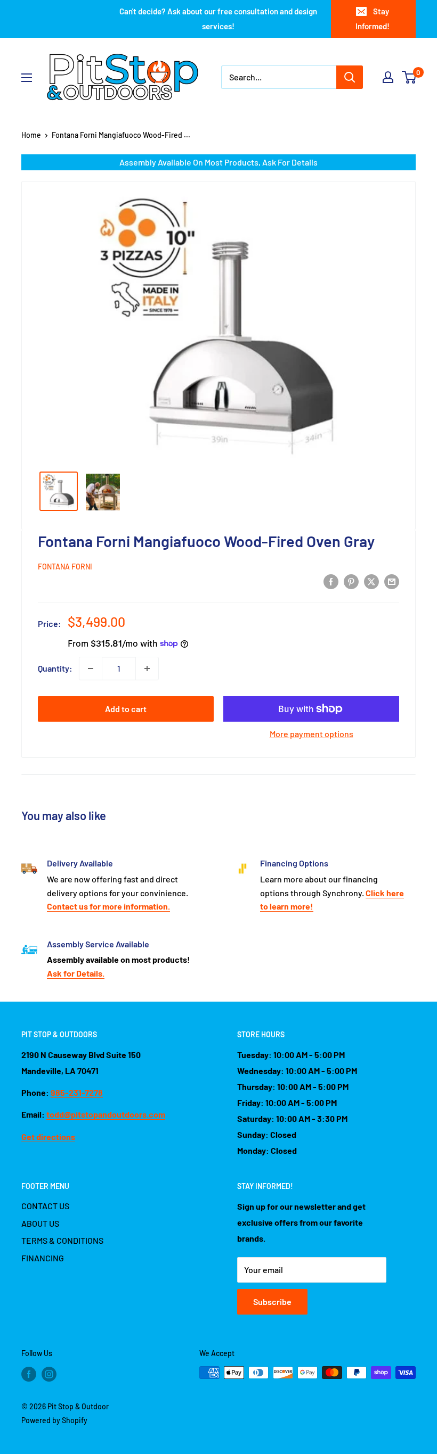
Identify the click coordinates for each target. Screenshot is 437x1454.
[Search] (349, 77)
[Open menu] (26, 77)
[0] (409, 77)
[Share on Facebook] (330, 581)
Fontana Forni (65, 566)
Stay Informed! (372, 18)
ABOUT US (40, 1223)
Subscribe (272, 1301)
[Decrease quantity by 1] (90, 668)
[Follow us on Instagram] (49, 1373)
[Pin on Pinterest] (351, 581)
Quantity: (55, 668)
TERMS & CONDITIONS (62, 1240)
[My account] (388, 77)
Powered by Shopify (54, 1420)
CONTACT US (45, 1206)
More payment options (311, 734)
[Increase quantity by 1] (147, 668)
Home (31, 134)
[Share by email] (391, 581)
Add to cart (126, 709)
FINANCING (42, 1258)
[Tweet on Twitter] (371, 581)
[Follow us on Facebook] (28, 1373)
